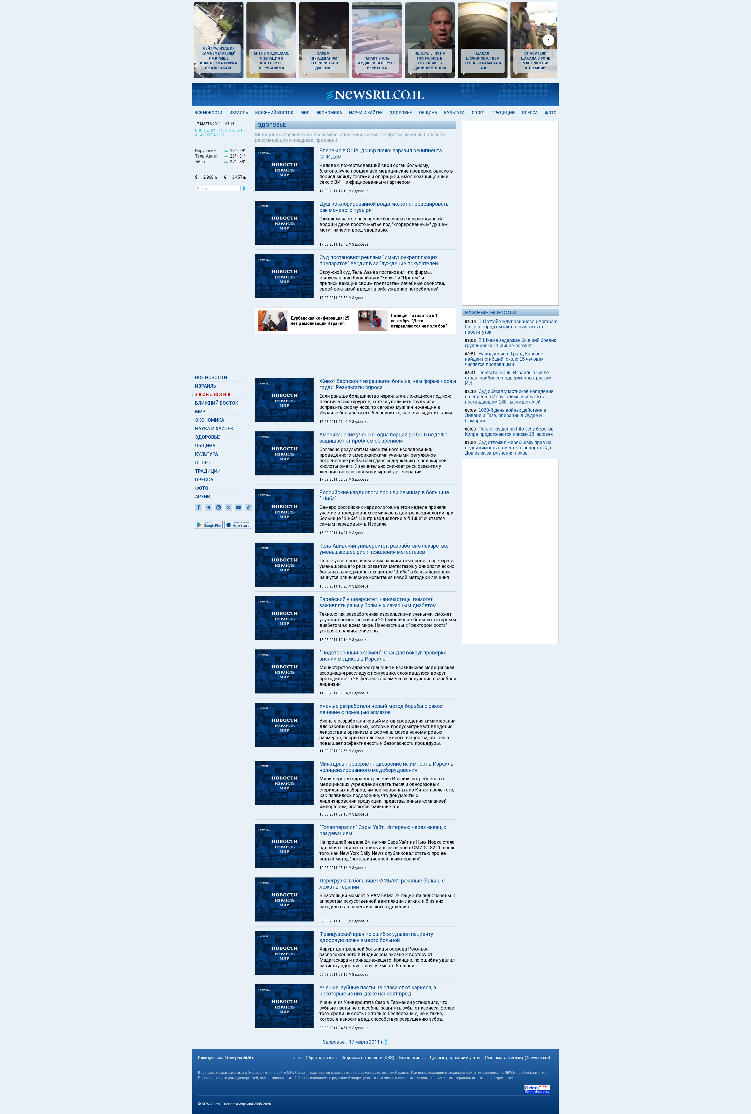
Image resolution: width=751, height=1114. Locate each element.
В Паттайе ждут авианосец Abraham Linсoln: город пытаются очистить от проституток (511, 327)
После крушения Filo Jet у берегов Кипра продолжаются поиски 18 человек (509, 431)
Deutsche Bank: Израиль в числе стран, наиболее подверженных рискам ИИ (508, 378)
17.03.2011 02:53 (334, 479)
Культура (454, 112)
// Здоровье (358, 191)
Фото (551, 112)
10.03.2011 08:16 (334, 868)
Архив (202, 496)
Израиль (238, 112)
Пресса (530, 112)
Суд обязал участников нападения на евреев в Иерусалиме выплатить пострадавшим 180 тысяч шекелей (509, 396)
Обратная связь (321, 1057)
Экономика (329, 112)
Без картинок (412, 1057)
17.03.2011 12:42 (334, 244)
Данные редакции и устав (454, 1057)
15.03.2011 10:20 (334, 586)
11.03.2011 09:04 (334, 693)
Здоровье (401, 112)
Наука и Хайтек (366, 112)
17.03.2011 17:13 (334, 191)
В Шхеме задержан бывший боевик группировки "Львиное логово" (510, 343)
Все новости (208, 112)
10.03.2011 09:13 (334, 814)
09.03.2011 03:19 (334, 975)
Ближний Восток (274, 112)
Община (428, 112)
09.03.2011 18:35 (334, 921)
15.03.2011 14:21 (334, 533)
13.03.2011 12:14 (334, 640)
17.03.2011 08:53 (334, 298)
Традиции (503, 112)
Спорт (478, 112)
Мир (304, 112)
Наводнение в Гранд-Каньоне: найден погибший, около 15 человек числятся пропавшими (504, 359)
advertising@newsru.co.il (527, 1057)
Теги (296, 1057)
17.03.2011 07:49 (334, 422)
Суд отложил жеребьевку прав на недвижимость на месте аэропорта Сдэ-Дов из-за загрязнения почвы (508, 447)
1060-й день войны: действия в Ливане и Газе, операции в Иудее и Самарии (505, 415)
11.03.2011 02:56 (334, 751)
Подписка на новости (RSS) (367, 1057)
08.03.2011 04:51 (334, 1028)
